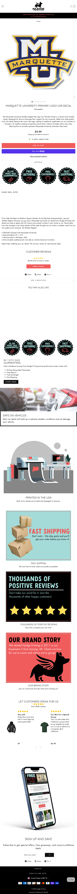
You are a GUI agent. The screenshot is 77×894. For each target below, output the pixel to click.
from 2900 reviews (38, 706)
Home (38, 21)
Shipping (31, 134)
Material (38, 162)
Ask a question (38, 280)
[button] (37, 747)
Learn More (11, 382)
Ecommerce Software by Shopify (38, 892)
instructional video (54, 243)
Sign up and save (38, 873)
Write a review (38, 266)
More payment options (38, 156)
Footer (38, 869)
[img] (38, 704)
